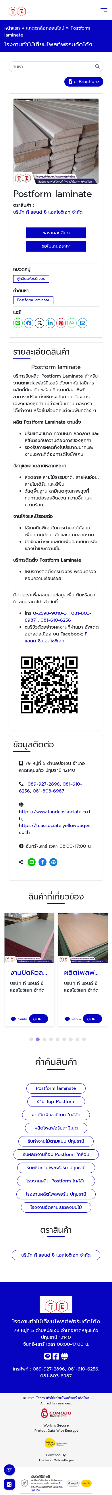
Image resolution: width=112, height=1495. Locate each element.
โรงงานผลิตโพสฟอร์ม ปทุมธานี (56, 1194)
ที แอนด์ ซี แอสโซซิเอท (56, 637)
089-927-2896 (44, 784)
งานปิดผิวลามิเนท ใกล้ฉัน (56, 1114)
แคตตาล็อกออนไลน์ (45, 28)
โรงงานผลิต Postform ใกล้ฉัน (56, 1181)
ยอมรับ (86, 1483)
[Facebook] (42, 862)
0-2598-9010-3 (50, 613)
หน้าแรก (12, 28)
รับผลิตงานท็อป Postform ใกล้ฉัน (56, 1154)
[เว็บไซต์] (53, 862)
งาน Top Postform (56, 1101)
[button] (31, 1039)
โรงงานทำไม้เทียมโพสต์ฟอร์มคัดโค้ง (62, 1398)
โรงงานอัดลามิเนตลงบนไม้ (56, 1207)
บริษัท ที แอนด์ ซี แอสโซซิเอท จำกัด (48, 212)
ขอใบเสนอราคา (56, 246)
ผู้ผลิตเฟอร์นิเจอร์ (31, 278)
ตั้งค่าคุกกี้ (73, 1483)
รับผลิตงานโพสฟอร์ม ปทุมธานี (56, 1167)
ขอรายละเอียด (56, 232)
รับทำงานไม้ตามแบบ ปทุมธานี (56, 1141)
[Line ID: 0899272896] (31, 862)
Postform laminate (33, 300)
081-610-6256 (55, 620)
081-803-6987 (48, 791)
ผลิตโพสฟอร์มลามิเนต (56, 1128)
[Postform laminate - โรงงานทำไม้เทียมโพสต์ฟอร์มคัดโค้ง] (56, 140)
